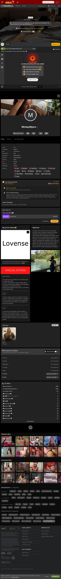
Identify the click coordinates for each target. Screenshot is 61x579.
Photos (18, 6)
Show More (30, 421)
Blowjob (25, 168)
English (13, 528)
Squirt (18, 171)
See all (54, 325)
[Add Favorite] (2, 44)
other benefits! (35, 77)
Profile (2, 139)
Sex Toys (52, 168)
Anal (18, 168)
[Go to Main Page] (9, 2)
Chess (39, 171)
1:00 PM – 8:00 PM (35, 28)
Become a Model (45, 531)
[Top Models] (17, 2)
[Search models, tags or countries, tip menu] (59, 6)
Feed (24, 6)
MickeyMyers (5, 487)
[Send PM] (46, 133)
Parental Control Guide (27, 542)
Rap (38, 173)
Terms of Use (25, 533)
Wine (18, 176)
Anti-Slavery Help (26, 544)
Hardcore (43, 168)
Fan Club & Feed (19, 139)
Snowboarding (47, 173)
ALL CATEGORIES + (49, 521)
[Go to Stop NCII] (6, 562)
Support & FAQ (25, 552)
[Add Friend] (40, 133)
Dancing (48, 171)
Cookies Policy (25, 539)
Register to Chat (32, 79)
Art (25, 171)
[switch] (56, 352)
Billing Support (25, 555)
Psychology (30, 173)
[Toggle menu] (2, 2)
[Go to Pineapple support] (13, 557)
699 (5, 344)
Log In (57, 2)
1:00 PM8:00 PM (51, 374)
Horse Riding (20, 173)
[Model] (58, 95)
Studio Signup (44, 533)
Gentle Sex (34, 168)
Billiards (32, 171)
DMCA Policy (25, 536)
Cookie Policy (15, 577)
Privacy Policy (25, 531)
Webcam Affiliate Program (47, 536)
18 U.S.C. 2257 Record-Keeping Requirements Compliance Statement (17, 569)
